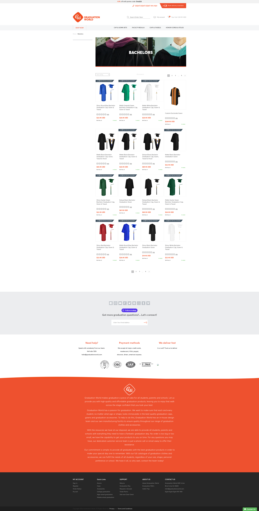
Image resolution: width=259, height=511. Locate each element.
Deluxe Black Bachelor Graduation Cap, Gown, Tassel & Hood (150, 157)
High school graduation (105, 494)
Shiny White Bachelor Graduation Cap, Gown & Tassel (174, 247)
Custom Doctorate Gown (173, 113)
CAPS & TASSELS (155, 27)
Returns (122, 483)
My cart (75, 492)
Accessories (101, 489)
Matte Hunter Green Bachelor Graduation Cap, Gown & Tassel (174, 202)
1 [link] (168, 75)
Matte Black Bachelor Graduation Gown (172, 156)
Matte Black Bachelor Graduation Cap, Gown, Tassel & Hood (105, 157)
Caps (98, 486)
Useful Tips (146, 489)
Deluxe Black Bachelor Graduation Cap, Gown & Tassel (151, 202)
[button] (81, 27)
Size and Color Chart (127, 494)
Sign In (75, 483)
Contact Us (250, 509)
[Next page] (185, 75)
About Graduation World (150, 483)
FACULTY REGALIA (138, 27)
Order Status (77, 489)
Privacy (111, 509)
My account (161, 17)
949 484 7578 (91, 351)
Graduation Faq (125, 486)
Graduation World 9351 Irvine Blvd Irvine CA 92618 (175, 484)
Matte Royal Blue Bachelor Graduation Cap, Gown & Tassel (128, 247)
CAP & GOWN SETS (120, 27)
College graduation (103, 492)
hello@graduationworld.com (92, 355)
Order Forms (124, 492)
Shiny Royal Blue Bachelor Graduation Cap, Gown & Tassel (106, 107)
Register (75, 486)
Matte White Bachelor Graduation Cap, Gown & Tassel (151, 107)
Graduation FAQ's (148, 486)
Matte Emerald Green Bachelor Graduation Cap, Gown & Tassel (128, 107)
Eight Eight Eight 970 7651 (146, 6)
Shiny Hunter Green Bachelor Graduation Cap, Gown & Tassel (106, 202)
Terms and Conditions (125, 509)
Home (74, 34)
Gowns (99, 483)
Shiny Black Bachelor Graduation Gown (149, 246)
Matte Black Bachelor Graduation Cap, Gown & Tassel (128, 157)
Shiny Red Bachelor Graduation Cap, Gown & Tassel (105, 247)
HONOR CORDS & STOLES (175, 27)
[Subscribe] (145, 322)
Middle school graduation (105, 497)
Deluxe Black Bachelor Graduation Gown (127, 201)
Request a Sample (126, 489)
